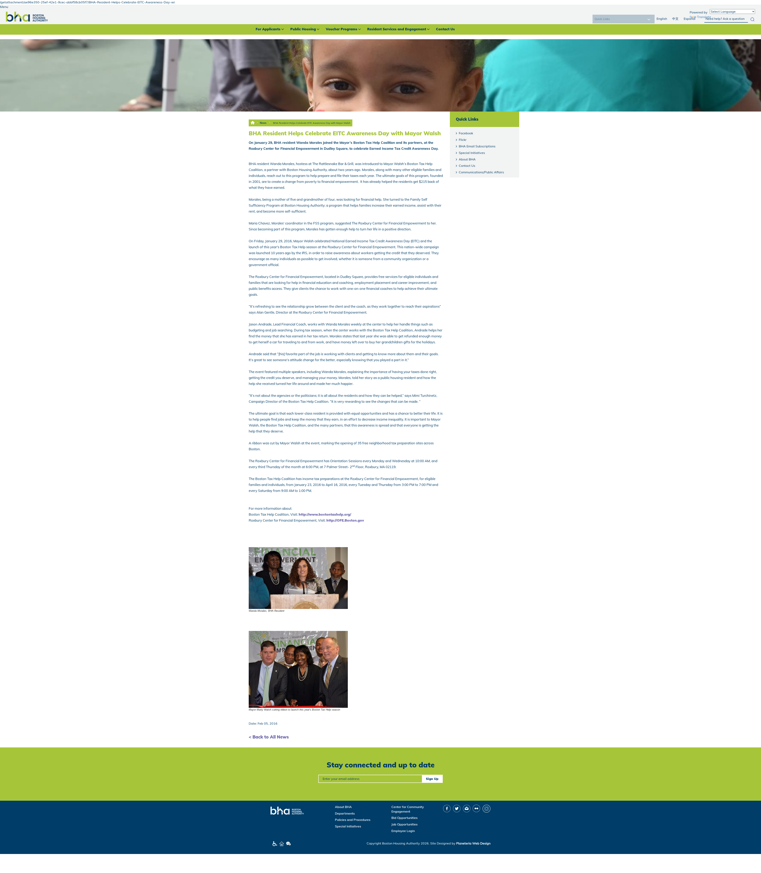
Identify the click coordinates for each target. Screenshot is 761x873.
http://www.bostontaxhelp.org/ (325, 514)
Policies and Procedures (352, 820)
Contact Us (445, 29)
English (662, 19)
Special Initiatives (472, 153)
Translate (704, 17)
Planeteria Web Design (473, 843)
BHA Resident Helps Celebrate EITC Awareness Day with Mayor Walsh (311, 122)
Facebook (466, 133)
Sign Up (432, 779)
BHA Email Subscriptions (477, 146)
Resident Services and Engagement (396, 29)
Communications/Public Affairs (481, 172)
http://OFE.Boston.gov (345, 520)
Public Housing (303, 29)
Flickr (463, 140)
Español (689, 19)
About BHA (467, 159)
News (263, 122)
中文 (675, 19)
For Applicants (268, 29)
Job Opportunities (404, 824)
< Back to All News (269, 737)
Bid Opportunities (404, 818)
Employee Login (403, 831)
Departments (345, 813)
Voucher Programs (341, 29)
